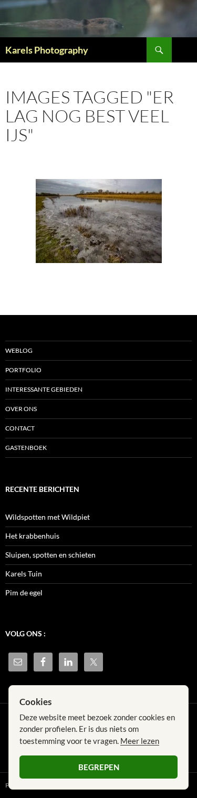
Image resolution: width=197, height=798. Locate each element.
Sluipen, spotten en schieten (50, 554)
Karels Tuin (23, 573)
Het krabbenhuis (32, 535)
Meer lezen (139, 741)
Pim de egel (24, 592)
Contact (20, 428)
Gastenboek (26, 448)
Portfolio (23, 370)
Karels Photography (46, 50)
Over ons (21, 409)
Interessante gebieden (43, 389)
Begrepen (98, 767)
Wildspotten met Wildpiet (47, 516)
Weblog (19, 350)
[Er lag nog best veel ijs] (99, 221)
